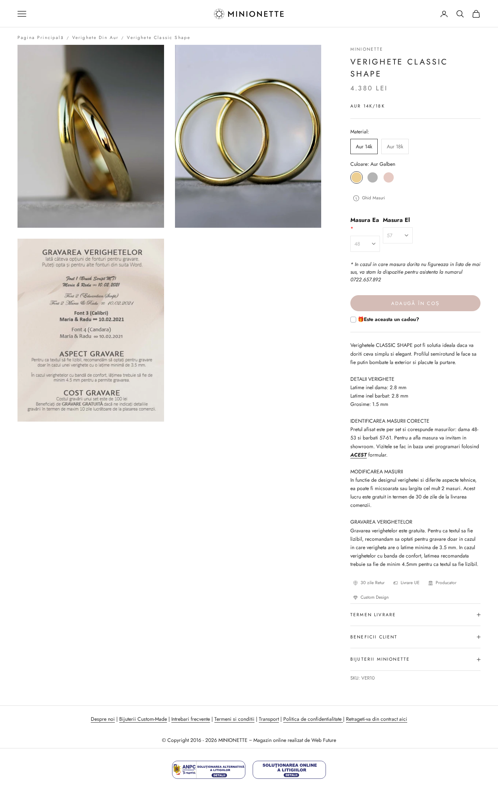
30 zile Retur (373, 582)
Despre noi (103, 719)
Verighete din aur (95, 37)
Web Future (323, 740)
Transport (269, 719)
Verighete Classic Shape (158, 37)
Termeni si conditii (234, 719)
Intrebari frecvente (190, 719)
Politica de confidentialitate (313, 719)
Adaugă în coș (415, 303)
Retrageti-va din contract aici (376, 719)
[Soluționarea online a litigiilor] (289, 769)
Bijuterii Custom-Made (143, 719)
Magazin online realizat (278, 740)
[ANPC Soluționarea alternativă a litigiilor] (208, 769)
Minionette (367, 49)
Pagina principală (40, 37)
